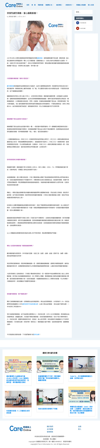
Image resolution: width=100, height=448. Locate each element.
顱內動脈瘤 (10, 86)
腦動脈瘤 (39, 58)
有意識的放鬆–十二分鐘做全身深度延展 (18, 412)
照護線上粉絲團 (81, 5)
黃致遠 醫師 (12, 16)
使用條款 (50, 432)
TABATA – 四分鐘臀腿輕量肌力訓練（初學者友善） (81, 377)
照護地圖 (40, 5)
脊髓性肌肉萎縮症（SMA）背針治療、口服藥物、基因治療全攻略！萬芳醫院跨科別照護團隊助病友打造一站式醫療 (81, 410)
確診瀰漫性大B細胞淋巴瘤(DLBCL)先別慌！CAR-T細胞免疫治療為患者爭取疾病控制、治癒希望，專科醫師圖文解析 (17, 379)
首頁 (28, 5)
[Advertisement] (86, 56)
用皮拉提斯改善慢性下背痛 (47, 409)
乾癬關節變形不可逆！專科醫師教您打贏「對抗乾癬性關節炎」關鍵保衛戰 (49, 378)
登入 (79, 429)
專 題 (34, 5)
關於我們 (50, 426)
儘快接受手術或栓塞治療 (30, 304)
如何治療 (36, 334)
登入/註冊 (91, 5)
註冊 (79, 426)
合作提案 (50, 429)
